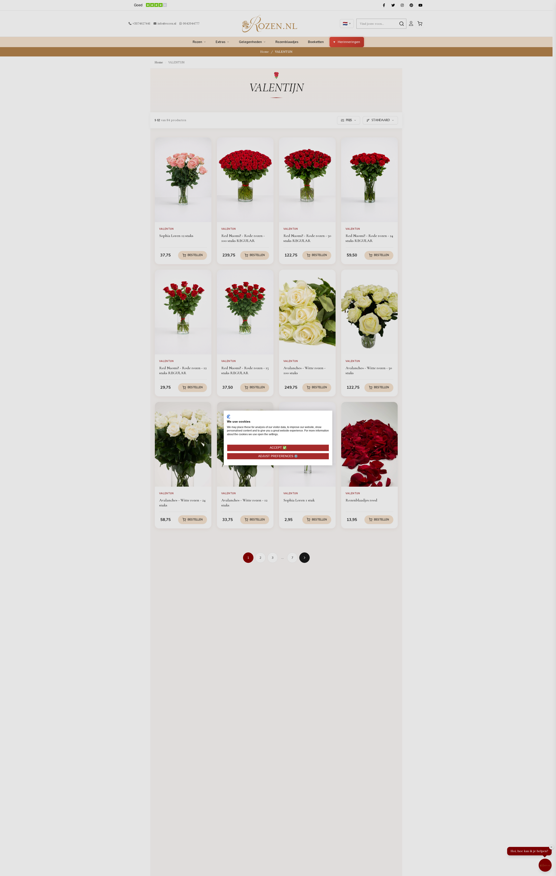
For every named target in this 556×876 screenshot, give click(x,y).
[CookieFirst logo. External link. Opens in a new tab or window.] (228, 417)
